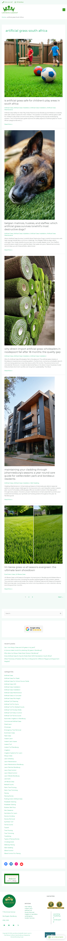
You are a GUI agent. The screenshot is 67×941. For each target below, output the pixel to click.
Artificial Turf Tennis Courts (12, 715)
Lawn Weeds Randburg (11, 776)
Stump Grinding (9, 816)
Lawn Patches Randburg (12, 767)
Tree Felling (28, 906)
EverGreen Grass (9, 574)
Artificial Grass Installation (22, 108)
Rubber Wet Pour (10, 807)
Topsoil (6, 827)
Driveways (7, 727)
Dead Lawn (8, 724)
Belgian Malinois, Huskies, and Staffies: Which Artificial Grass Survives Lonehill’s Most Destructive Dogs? (30, 226)
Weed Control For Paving (12, 853)
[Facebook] (5, 863)
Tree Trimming (9, 833)
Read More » (8, 124)
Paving (6, 793)
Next (60, 597)
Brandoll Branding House (17, 937)
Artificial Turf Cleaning (11, 701)
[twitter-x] (18, 925)
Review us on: (12, 878)
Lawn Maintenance (10, 761)
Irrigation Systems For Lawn (13, 753)
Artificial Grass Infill (10, 684)
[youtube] (13, 925)
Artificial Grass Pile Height (12, 698)
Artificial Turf (28, 910)
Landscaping (28, 916)
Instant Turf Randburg (11, 747)
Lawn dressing (9, 758)
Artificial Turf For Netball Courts (14, 707)
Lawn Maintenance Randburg (13, 764)
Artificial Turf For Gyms (11, 704)
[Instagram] (16, 863)
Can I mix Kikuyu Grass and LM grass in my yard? (19, 647)
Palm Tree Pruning (10, 787)
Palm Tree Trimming (11, 790)
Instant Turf (8, 744)
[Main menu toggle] (64, 9)
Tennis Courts (8, 824)
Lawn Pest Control (10, 770)
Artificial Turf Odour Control (13, 713)
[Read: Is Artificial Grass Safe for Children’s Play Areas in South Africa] (33, 68)
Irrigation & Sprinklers (31, 914)
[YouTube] (21, 864)
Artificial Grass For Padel (11, 678)
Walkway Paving (9, 845)
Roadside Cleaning (10, 802)
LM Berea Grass (20, 574)
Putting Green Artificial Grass (13, 799)
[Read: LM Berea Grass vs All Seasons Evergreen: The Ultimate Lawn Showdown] (33, 534)
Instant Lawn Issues (10, 741)
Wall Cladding (34, 483)
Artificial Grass (8, 108)
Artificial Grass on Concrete (12, 695)
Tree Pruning (8, 830)
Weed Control (8, 850)
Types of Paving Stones (11, 839)
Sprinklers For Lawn (10, 813)
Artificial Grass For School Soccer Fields (16, 681)
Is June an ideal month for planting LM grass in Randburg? (23, 650)
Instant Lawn (8, 738)
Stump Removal (9, 819)
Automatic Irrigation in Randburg (14, 718)
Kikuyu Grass (8, 756)
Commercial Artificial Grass (12, 721)
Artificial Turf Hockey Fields (12, 710)
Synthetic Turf (8, 822)
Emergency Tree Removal (12, 730)
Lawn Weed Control (10, 773)
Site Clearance (8, 810)
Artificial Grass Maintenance (13, 692)
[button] (33, 628)
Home (4, 17)
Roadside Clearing (10, 804)
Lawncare (7, 779)
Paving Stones (8, 796)
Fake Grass (7, 736)
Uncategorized (9, 842)
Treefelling (7, 836)
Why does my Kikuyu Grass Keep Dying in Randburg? (21, 653)
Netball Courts (9, 784)
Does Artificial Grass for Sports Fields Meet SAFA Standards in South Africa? (28, 656)
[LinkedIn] (11, 863)
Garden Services (29, 918)
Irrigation (7, 750)
